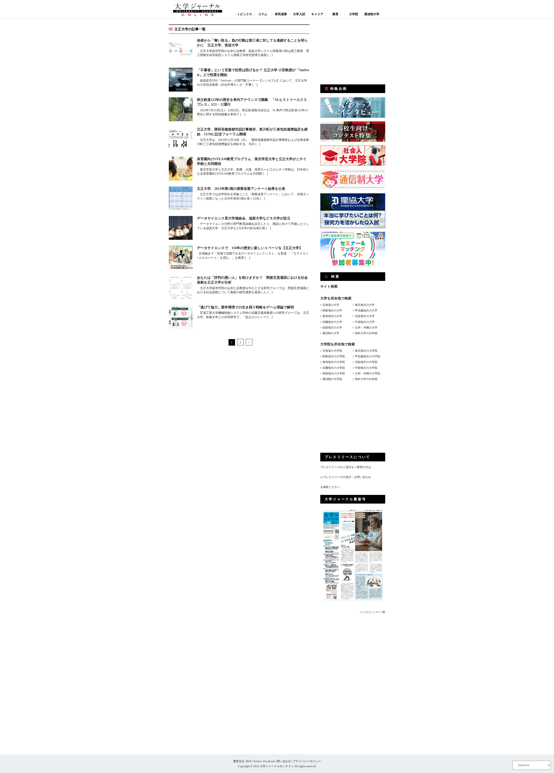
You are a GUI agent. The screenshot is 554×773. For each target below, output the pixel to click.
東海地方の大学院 (333, 362)
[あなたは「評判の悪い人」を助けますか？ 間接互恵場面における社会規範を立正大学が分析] (181, 288)
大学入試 (299, 14)
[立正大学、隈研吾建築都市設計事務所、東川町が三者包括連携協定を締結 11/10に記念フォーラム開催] (181, 139)
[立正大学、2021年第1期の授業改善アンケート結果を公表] (181, 199)
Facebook (269, 761)
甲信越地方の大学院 (367, 356)
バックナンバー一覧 (372, 612)
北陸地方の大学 (365, 316)
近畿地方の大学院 (333, 367)
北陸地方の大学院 (366, 362)
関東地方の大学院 (333, 356)
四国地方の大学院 (333, 373)
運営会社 (238, 761)
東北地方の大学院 (366, 350)
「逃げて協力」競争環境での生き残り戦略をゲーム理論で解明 (245, 307)
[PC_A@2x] (352, 265)
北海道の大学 (330, 304)
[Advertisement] (352, 51)
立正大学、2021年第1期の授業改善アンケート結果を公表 (241, 188)
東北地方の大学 (365, 304)
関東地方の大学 (332, 310)
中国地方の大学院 (366, 367)
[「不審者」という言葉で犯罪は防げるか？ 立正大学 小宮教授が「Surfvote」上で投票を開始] (181, 80)
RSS (248, 761)
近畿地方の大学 (332, 322)
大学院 (353, 14)
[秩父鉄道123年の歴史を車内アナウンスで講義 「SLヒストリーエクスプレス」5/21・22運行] (181, 110)
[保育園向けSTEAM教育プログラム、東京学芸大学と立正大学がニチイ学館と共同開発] (181, 169)
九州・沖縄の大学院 (367, 373)
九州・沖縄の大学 (366, 327)
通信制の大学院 (332, 379)
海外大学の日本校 (366, 333)
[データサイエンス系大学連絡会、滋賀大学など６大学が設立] (181, 228)
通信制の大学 (330, 333)
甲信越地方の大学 (366, 310)
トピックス (244, 14)
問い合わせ (284, 761)
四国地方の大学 (332, 327)
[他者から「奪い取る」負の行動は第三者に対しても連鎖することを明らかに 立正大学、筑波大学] (181, 50)
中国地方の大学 (365, 322)
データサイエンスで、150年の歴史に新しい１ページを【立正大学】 (250, 248)
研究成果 (281, 14)
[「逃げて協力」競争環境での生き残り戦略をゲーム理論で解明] (181, 317)
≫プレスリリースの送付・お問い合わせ (345, 477)
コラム (262, 14)
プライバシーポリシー (307, 761)
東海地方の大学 (332, 316)
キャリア (317, 14)
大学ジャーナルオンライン (277, 766)
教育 (335, 14)
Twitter (257, 761)
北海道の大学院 (332, 350)
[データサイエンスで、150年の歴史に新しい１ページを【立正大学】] (181, 258)
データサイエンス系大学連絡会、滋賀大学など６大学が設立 (243, 218)
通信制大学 (371, 14)
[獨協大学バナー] (352, 227)
